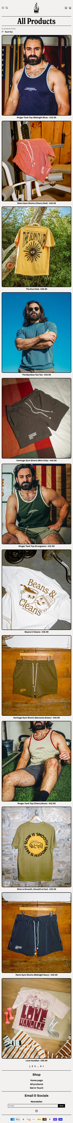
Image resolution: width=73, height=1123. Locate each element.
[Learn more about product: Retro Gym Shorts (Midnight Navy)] (36, 932)
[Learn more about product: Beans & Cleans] (36, 589)
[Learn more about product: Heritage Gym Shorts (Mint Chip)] (36, 418)
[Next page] (43, 1066)
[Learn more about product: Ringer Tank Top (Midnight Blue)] (36, 75)
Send (61, 1106)
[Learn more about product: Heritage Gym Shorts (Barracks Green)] (36, 675)
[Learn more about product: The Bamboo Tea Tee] (36, 332)
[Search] (6, 8)
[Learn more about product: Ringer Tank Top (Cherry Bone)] (36, 761)
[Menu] (3, 8)
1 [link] (29, 1066)
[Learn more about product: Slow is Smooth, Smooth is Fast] (36, 847)
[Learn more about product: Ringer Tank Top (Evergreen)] (36, 504)
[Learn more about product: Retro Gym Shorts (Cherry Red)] (36, 161)
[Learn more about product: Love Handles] (36, 1018)
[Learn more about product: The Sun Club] (36, 247)
